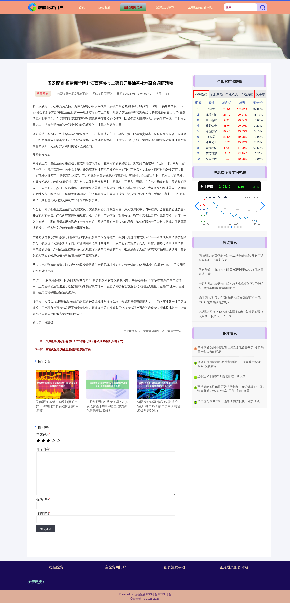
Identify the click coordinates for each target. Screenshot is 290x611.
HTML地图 (164, 594)
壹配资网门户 (133, 7)
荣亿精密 (211, 153)
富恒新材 (211, 120)
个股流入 (231, 94)
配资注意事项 (165, 7)
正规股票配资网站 (200, 7)
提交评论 (45, 529)
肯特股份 (211, 148)
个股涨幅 (201, 94)
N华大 (211, 109)
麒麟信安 (211, 125)
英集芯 (211, 137)
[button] (197, 206)
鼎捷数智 (211, 131)
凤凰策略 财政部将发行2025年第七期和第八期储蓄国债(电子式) (85, 341)
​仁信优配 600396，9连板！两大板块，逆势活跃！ (230, 401)
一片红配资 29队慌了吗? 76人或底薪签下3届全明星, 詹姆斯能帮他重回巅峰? (231, 285)
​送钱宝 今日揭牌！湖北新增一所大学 (221, 376)
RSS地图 (151, 594)
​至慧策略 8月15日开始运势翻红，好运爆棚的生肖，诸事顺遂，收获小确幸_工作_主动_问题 (231, 388)
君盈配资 (42, 93)
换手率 (260, 94)
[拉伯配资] (46, 7)
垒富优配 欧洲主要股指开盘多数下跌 (68, 349)
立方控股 (211, 159)
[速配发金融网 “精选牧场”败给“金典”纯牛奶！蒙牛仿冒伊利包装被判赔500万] (158, 384)
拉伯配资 (104, 7)
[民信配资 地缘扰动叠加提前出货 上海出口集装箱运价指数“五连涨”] (57, 384)
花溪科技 (211, 114)
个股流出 (247, 94)
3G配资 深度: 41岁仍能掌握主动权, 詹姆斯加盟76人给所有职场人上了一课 (231, 313)
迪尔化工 (211, 142)
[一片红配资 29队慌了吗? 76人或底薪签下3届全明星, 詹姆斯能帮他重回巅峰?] (107, 384)
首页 (82, 7)
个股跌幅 (216, 94)
